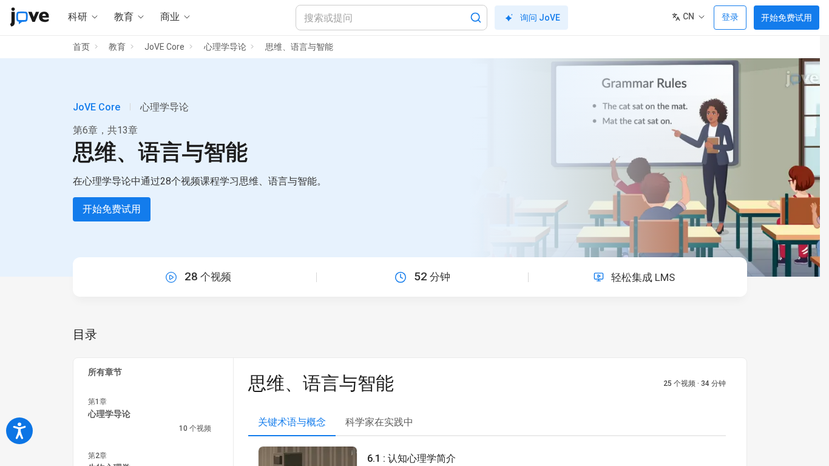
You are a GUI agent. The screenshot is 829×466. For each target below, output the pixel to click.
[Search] (476, 18)
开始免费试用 (786, 17)
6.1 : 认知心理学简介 (411, 458)
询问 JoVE (540, 17)
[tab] (292, 422)
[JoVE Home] (29, 17)
